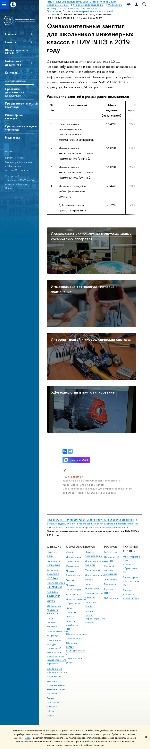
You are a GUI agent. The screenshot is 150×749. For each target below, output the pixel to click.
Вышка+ (70, 580)
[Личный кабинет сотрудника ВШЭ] (136, 4)
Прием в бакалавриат (73, 573)
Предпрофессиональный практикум (19, 105)
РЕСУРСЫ (111, 547)
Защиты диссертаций (92, 586)
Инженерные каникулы (14, 116)
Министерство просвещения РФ (131, 581)
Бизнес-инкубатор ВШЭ (72, 625)
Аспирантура (73, 594)
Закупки (51, 600)
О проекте (12, 34)
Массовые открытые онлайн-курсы (131, 594)
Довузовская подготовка (73, 559)
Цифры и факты (52, 554)
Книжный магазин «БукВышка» (110, 570)
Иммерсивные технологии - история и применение (84, 289)
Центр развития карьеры (71, 612)
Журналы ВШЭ (109, 591)
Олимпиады (72, 566)
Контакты (11, 72)
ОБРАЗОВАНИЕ (76, 547)
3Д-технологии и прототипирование (83, 392)
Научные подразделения (94, 554)
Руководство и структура (54, 562)
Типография (111, 579)
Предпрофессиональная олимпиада (19, 127)
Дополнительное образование (76, 601)
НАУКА (90, 547)
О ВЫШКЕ (54, 547)
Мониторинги (93, 570)
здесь (92, 734)
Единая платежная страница (53, 702)
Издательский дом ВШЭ (111, 559)
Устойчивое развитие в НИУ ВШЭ (53, 573)
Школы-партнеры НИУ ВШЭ (16, 51)
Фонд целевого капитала (52, 622)
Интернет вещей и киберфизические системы (91, 339)
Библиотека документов (13, 62)
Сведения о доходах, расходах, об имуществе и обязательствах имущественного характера (56, 652)
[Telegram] (70, 451)
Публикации (111, 598)
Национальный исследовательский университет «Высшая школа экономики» (90, 519)
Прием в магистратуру (73, 587)
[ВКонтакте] (64, 451)
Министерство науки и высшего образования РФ (131, 564)
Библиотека (110, 552)
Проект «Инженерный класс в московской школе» (95, 527)
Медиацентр (111, 584)
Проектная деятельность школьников (14, 92)
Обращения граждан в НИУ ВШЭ (54, 609)
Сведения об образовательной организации (57, 672)
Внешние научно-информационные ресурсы (95, 616)
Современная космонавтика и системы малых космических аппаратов (91, 236)
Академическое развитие (94, 595)
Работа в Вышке (51, 713)
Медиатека (12, 137)
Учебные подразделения (61, 523)
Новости (10, 42)
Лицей (70, 552)
